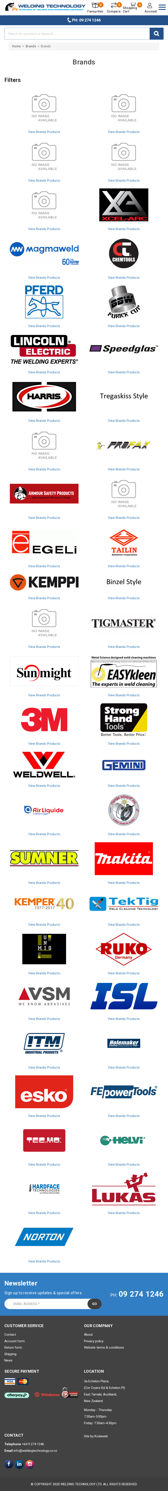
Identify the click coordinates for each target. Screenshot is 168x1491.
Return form (13, 1347)
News (8, 1360)
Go (94, 1304)
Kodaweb (101, 1436)
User (150, 8)
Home (16, 46)
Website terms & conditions (104, 1347)
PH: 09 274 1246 (86, 20)
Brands (31, 46)
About (88, 1335)
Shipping (10, 1354)
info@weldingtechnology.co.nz (35, 1451)
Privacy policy (93, 1341)
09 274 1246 (141, 1294)
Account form (14, 1341)
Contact (10, 1335)
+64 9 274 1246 (33, 1444)
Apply (156, 33)
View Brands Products (44, 132)
